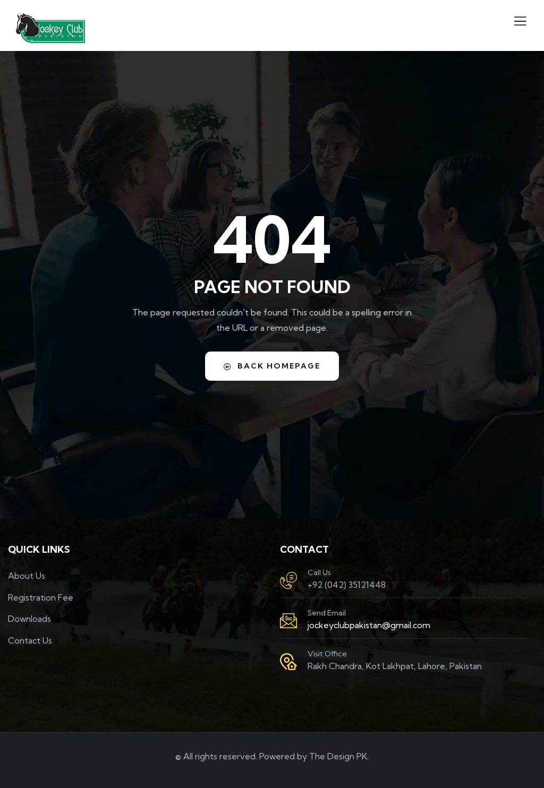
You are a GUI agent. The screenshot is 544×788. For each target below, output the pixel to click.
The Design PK (338, 756)
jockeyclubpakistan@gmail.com (369, 625)
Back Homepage (278, 366)
